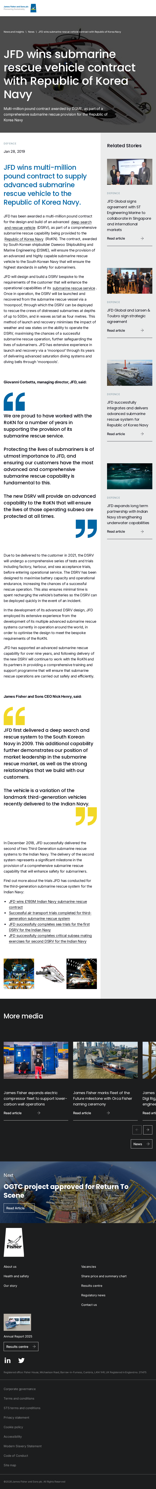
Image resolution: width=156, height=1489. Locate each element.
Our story (10, 1286)
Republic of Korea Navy (23, 239)
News (31, 31)
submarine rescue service (74, 288)
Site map (10, 1465)
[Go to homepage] (78, 1242)
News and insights (14, 31)
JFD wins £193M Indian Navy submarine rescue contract (48, 904)
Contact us (89, 1305)
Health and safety (16, 1276)
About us (10, 1267)
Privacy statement (16, 1417)
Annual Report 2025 (18, 1336)
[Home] (20, 8)
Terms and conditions (19, 1398)
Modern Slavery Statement (22, 1446)
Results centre (91, 1286)
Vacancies (88, 1267)
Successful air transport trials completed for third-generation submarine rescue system (50, 915)
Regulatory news (93, 1295)
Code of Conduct (16, 1456)
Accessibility (13, 1436)
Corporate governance (20, 1389)
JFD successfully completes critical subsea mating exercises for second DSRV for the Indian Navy (50, 938)
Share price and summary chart (104, 1276)
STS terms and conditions (22, 1408)
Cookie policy (13, 1427)
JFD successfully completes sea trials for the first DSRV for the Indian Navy (49, 927)
